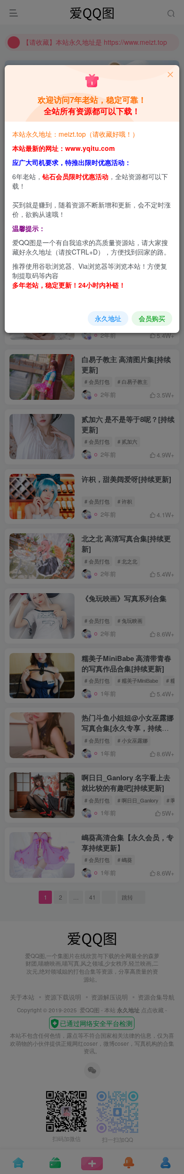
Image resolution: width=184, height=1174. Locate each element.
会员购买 (152, 318)
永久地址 (108, 318)
